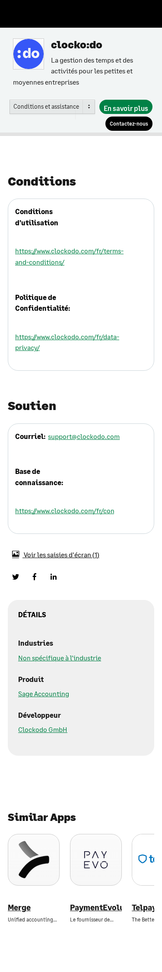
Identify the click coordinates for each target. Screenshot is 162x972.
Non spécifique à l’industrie (59, 657)
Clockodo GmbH (42, 729)
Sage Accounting (43, 693)
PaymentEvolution (96, 907)
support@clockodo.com (84, 436)
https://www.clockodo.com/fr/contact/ (72, 510)
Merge (19, 907)
